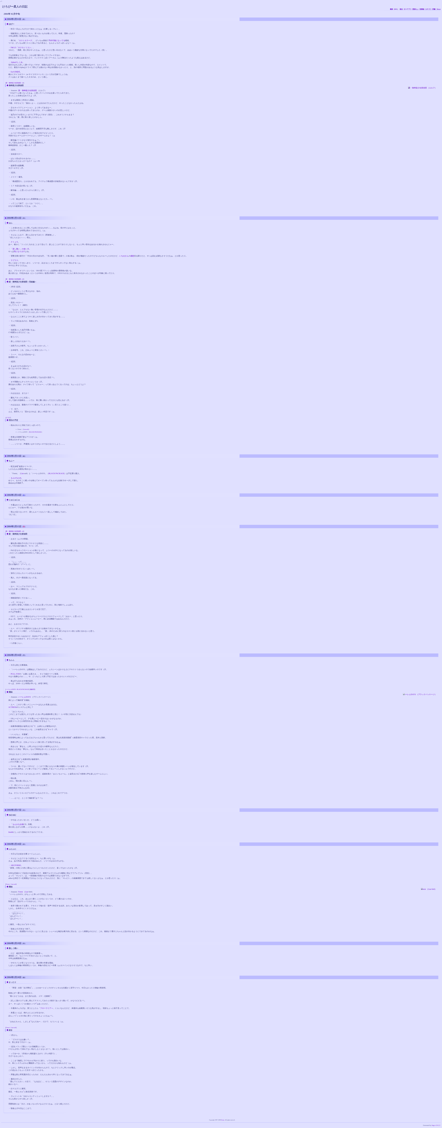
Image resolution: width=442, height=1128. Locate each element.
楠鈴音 (32, 689)
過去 (401, 9)
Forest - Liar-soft (11, 884)
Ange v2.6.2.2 (436, 1125)
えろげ (8, 417)
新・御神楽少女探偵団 (27, 90)
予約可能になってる (57, 40)
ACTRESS (12, 707)
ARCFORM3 (16, 865)
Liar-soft (26, 429)
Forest (20, 892)
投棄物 (422, 9)
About (439, 9)
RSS (395, 9)
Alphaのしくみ (17, 62)
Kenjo (222, 1120)
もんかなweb (16, 478)
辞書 (433, 9)
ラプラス (14, 260)
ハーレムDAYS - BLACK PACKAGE (17, 689)
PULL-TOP (15, 674)
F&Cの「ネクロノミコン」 (22, 47)
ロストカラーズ (25, 40)
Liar (22, 473)
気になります (19, 251)
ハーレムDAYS (24, 697)
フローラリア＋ (46, 1008)
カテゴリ (428, 9)
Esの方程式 (15, 72)
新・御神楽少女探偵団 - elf (15, 83)
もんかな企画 (18, 824)
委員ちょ (416, 9)
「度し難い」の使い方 (20, 249)
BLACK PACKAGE (35, 432)
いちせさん (124, 256)
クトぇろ (14, 242)
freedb (10, 832)
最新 (391, 9)
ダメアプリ (407, 9)
